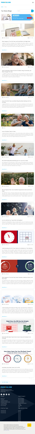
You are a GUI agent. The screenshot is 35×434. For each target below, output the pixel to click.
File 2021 (19, 417)
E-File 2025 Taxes (3, 410)
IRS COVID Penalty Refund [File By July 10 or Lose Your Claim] (15, 160)
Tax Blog (19, 404)
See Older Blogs (5, 382)
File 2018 (19, 412)
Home (2, 6)
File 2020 (19, 411)
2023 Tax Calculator (21, 400)
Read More (4, 50)
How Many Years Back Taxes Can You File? (11, 367)
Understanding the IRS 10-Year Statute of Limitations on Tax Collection (17, 248)
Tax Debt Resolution (4, 403)
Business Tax (3, 398)
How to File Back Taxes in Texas (8, 131)
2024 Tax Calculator (21, 399)
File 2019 (19, 418)
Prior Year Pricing (3, 405)
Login (19, 406)
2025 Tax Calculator (21, 398)
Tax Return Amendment (4, 400)
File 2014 (19, 415)
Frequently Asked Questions (22, 403)
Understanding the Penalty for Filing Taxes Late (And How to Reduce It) (17, 307)
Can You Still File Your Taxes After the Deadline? (12, 220)
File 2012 (19, 416)
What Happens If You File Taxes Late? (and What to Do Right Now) (16, 41)
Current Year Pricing (4, 404)
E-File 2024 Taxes (3, 411)
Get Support (20, 405)
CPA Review (2, 399)
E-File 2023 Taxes (3, 412)
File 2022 (19, 410)
